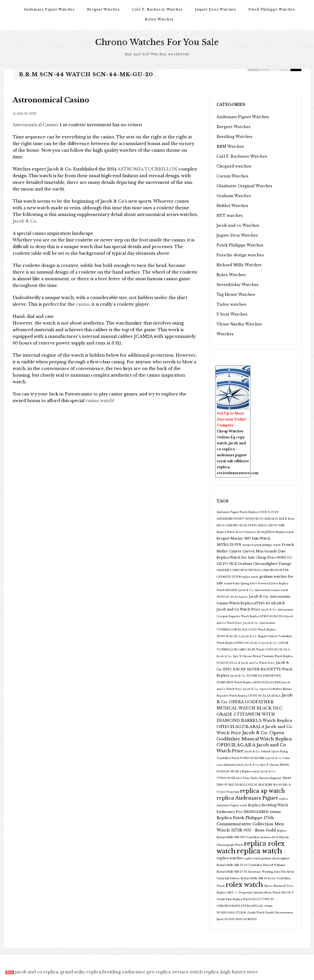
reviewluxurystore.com (238, 473)
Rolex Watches (159, 19)
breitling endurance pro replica (136, 971)
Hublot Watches (232, 205)
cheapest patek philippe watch (261, 544)
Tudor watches (231, 304)
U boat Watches (232, 314)
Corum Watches (232, 176)
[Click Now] (233, 394)
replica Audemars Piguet (247, 798)
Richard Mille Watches (239, 265)
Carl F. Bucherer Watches (157, 9)
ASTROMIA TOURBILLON (147, 169)
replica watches (230, 858)
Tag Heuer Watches (236, 294)
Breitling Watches (234, 136)
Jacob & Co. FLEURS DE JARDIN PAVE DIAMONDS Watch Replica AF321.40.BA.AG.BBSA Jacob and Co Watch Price (253, 682)
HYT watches (230, 215)
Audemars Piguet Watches (49, 9)
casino (82, 304)
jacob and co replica (36, 971)
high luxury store (239, 971)
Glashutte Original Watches (244, 186)
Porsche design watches (240, 255)
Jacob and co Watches (238, 225)
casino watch (99, 400)
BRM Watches (230, 146)
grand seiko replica (80, 971)
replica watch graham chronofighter (267, 858)
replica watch (259, 851)
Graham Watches (234, 195)
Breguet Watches (103, 9)
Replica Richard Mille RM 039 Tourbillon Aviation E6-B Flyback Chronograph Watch (253, 837)
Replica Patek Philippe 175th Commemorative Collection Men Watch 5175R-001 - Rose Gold (250, 824)
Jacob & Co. (25, 221)
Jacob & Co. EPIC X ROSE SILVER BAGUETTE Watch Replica (254, 669)
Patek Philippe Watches (271, 9)
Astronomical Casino (51, 100)
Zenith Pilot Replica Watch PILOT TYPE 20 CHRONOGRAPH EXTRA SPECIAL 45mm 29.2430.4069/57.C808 (245, 906)
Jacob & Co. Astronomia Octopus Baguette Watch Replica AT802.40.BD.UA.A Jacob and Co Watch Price (255, 616)
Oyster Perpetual (228, 791)
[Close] (248, 369)
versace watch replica (195, 971)
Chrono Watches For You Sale (157, 42)
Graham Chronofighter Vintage (264, 564)
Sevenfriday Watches (238, 284)
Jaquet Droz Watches (215, 9)
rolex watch (244, 884)
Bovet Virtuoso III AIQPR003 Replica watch (265, 532)
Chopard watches (234, 166)
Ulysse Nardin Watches (239, 324)
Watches (225, 334)
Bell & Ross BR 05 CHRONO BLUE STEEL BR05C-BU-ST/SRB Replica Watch (255, 525)
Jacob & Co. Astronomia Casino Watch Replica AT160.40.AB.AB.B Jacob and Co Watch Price (253, 602)
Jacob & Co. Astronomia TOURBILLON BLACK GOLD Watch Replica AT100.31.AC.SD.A (246, 630)
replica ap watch (262, 791)
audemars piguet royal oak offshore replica (233, 461)
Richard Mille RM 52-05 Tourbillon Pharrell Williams (251, 865)
